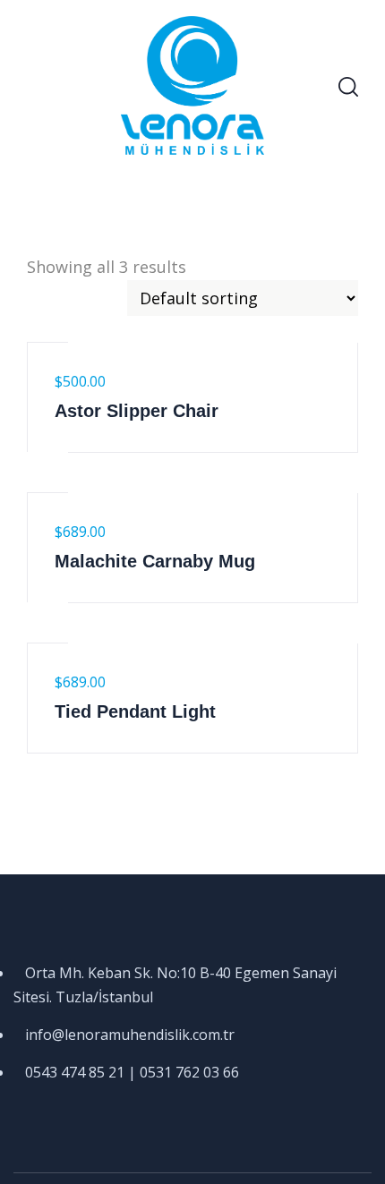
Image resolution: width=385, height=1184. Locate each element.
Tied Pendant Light (135, 711)
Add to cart (47, 322)
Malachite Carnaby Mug (155, 561)
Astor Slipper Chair (136, 411)
